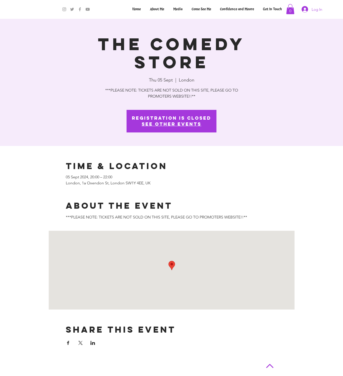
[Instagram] (64, 9)
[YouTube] (87, 9)
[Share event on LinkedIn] (92, 343)
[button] (290, 9)
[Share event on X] (80, 343)
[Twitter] (72, 9)
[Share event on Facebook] (68, 343)
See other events (171, 124)
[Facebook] (79, 9)
